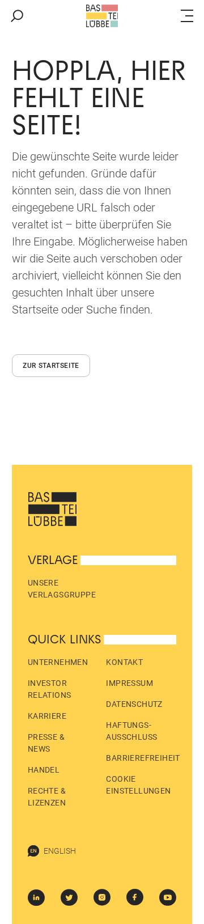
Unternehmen (58, 662)
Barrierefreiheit (143, 757)
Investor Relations (49, 689)
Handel (44, 769)
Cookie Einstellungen (138, 784)
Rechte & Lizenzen (47, 796)
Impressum (129, 683)
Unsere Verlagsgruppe (62, 588)
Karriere (47, 715)
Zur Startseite (51, 366)
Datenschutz (134, 704)
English (60, 850)
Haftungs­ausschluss (131, 730)
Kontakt (124, 662)
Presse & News (46, 742)
